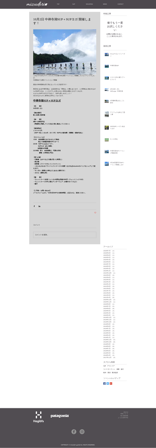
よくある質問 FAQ (123, 417)
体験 (118, 369)
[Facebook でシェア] (34, 206)
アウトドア (111, 366)
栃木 (104, 372)
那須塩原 (115, 372)
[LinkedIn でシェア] (39, 206)
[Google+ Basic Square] (111, 383)
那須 (109, 372)
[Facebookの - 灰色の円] (73, 431)
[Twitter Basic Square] (108, 383)
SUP (104, 366)
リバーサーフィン (109, 369)
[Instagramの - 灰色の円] (82, 431)
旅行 (122, 369)
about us (126, 412)
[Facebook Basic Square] (104, 383)
